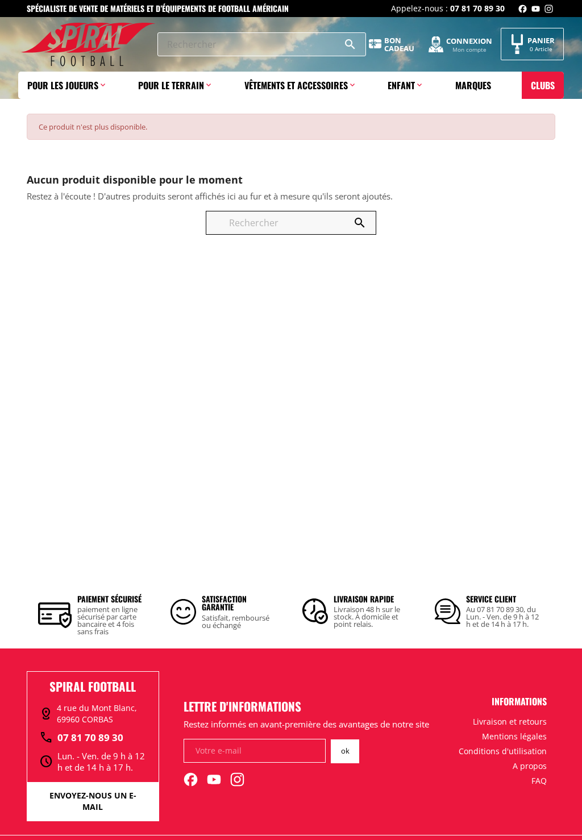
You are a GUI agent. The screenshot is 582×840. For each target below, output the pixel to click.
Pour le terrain (171, 85)
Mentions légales (514, 736)
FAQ (539, 780)
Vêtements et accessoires (296, 85)
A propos (530, 765)
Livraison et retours (510, 721)
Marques (473, 85)
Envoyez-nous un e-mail (92, 801)
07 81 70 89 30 (81, 738)
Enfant (401, 85)
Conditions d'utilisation (503, 751)
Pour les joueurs (62, 85)
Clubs (543, 85)
